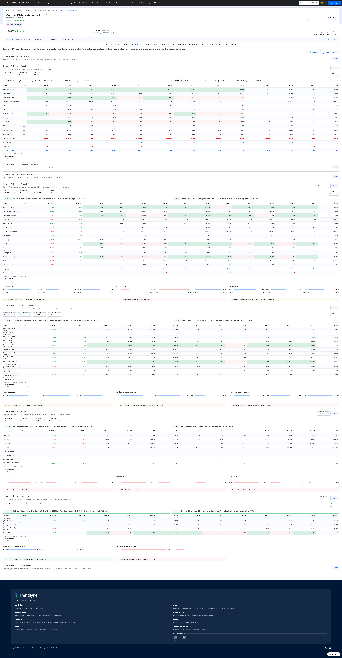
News (164, 44)
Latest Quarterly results (44, 615)
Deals (203, 44)
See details (332, 39)
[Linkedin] (330, 648)
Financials (138, 44)
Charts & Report (152, 44)
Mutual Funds (43, 622)
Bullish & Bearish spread (57, 622)
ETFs (34, 622)
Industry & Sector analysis (22, 622)
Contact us (18, 608)
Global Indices (71, 622)
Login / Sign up (335, 3)
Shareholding (193, 44)
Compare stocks (20, 629)
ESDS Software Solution (194, 615)
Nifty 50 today (19, 615)
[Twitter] (326, 648)
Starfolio (176, 629)
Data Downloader (40, 629)
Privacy (175, 622)
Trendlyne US (199, 629)
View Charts (315, 52)
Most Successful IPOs (228, 608)
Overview (109, 44)
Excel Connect (53, 629)
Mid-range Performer (19, 20)
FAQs (31, 608)
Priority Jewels (208, 615)
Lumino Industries (178, 615)
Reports (172, 44)
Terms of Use (185, 622)
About (234, 44)
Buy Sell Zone (128, 44)
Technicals (181, 44)
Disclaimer (194, 622)
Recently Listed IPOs (213, 608)
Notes (46, 150)
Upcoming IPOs (199, 608)
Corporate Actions (215, 44)
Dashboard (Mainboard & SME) (182, 608)
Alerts (227, 44)
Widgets (30, 629)
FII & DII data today (60, 615)
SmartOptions (185, 629)
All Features (39, 608)
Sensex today (30, 615)
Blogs (26, 608)
